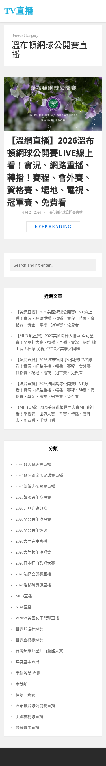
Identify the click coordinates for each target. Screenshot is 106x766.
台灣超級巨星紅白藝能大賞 (39, 651)
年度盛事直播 (27, 662)
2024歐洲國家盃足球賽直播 (39, 475)
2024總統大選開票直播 (35, 486)
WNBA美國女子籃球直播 (37, 618)
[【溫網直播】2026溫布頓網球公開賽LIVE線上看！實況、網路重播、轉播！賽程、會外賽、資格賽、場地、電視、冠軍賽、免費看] (53, 104)
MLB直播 (24, 596)
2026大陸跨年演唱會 (33, 552)
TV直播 (18, 10)
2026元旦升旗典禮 (31, 508)
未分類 (21, 684)
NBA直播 (24, 607)
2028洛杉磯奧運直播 (33, 585)
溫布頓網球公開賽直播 (66, 212)
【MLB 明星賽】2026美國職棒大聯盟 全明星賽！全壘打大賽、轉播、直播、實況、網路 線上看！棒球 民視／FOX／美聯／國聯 (56, 342)
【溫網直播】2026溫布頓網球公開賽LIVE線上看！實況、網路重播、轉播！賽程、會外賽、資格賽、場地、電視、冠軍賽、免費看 (56, 366)
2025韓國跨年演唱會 (33, 497)
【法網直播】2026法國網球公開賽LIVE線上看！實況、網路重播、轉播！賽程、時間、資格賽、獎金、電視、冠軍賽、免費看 (55, 390)
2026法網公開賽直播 (33, 574)
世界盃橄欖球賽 (29, 640)
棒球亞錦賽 (25, 695)
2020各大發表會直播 (33, 465)
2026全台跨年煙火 (31, 530)
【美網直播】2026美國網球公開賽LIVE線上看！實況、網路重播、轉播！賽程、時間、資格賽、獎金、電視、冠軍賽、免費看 (55, 318)
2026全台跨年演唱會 (33, 519)
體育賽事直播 (27, 728)
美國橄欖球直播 (29, 717)
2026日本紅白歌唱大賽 (35, 563)
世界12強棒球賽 (29, 629)
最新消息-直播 (28, 673)
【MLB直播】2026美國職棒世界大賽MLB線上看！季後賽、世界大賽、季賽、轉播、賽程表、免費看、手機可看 (56, 414)
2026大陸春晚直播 (31, 541)
